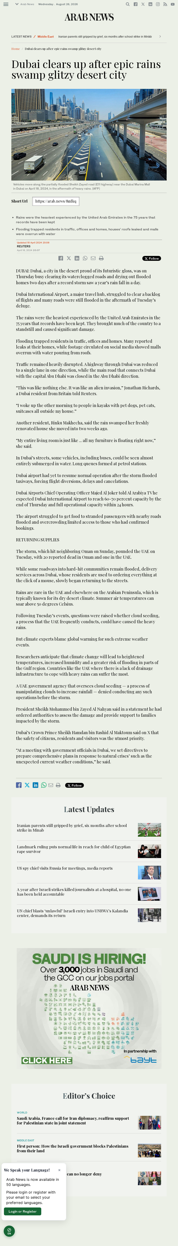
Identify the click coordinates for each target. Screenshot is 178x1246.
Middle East (46, 36)
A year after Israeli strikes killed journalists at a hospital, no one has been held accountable (74, 892)
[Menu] (5, 4)
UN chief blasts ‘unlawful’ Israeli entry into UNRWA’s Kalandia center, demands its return (72, 913)
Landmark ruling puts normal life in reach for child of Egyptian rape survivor (105, 36)
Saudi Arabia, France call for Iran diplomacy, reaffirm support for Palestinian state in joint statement (73, 1120)
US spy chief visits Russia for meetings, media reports (65, 868)
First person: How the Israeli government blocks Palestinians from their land (72, 1148)
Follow (153, 258)
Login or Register (23, 1211)
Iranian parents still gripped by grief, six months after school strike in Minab (72, 828)
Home (15, 49)
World (22, 1112)
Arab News (27, 4)
